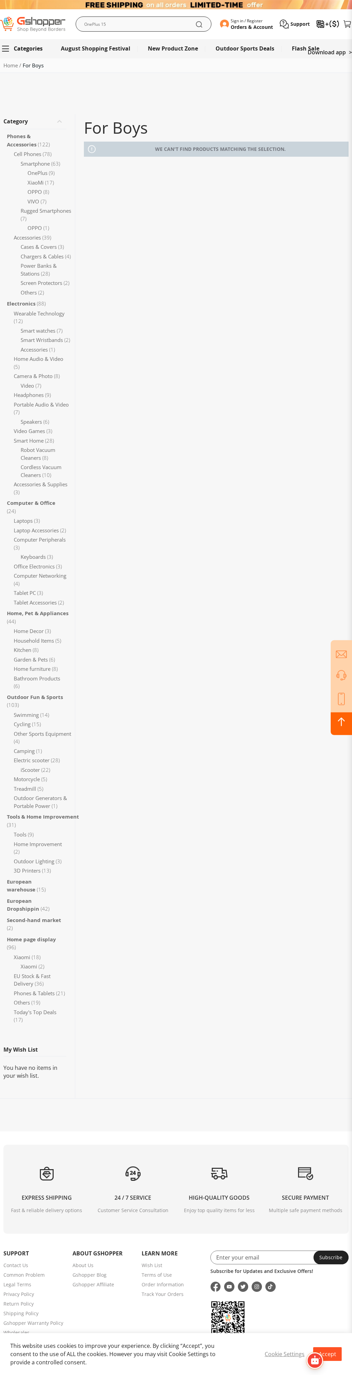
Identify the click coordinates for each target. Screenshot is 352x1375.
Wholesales (16, 1332)
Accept (327, 1354)
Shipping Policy (20, 1313)
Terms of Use (157, 1275)
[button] (294, 24)
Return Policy (18, 1303)
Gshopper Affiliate (93, 1284)
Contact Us (15, 1265)
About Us (83, 1265)
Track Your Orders (163, 1294)
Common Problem (24, 1275)
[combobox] (143, 24)
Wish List (152, 1265)
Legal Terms (17, 1284)
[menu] (176, 48)
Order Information (163, 1284)
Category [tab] (15, 121)
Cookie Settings (285, 1354)
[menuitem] (25, 48)
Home (11, 65)
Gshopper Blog (90, 1275)
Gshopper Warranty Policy (33, 1323)
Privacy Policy (18, 1294)
